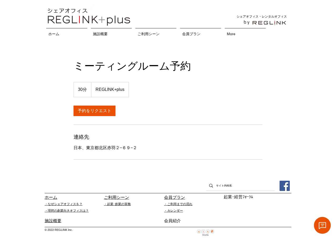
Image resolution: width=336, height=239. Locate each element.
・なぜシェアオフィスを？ (63, 204)
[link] (95, 111)
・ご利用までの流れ (178, 204)
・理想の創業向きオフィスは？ (67, 210)
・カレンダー (173, 210)
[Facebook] (285, 186)
